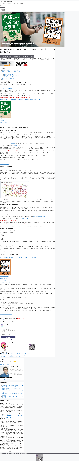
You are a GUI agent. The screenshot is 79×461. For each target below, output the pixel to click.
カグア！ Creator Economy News (6, 1)
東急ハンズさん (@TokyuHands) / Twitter (10, 86)
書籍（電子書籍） (4, 353)
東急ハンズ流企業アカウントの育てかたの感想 (11, 71)
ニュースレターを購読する (5, 364)
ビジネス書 (21, 353)
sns (9, 353)
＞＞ (13, 376)
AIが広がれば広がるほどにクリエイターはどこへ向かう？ (12, 356)
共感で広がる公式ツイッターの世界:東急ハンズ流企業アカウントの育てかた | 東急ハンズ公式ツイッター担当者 (21, 99)
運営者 (3, 9)
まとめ (3, 79)
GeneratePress (25, 453)
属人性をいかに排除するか (9, 74)
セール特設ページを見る (4, 164)
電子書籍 (28, 353)
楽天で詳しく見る (3, 122)
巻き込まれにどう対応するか (9, 76)
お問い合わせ (4, 10)
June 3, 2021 (25, 218)
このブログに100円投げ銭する (6, 314)
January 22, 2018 (17, 145)
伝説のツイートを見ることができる (11, 73)
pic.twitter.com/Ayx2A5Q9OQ (39, 216)
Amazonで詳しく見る (4, 118)
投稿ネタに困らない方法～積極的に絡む (12, 75)
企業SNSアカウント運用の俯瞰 (8, 78)
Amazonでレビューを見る (5, 120)
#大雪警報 (13, 143)
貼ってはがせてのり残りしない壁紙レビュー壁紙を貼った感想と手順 (14, 355)
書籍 (25, 353)
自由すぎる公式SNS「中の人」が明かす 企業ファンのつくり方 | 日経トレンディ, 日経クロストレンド (19, 257)
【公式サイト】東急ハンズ (7, 88)
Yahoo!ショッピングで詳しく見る (6, 124)
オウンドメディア (14, 353)
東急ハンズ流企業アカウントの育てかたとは (10, 70)
